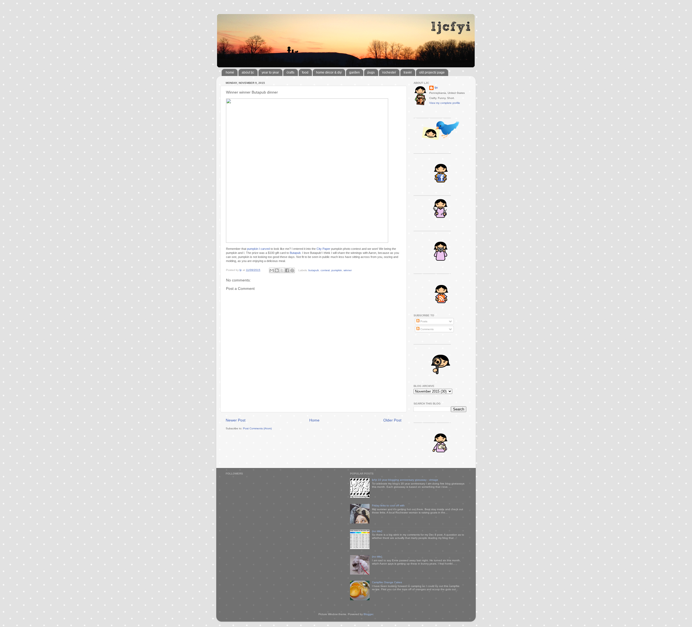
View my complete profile (444, 102)
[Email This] (271, 270)
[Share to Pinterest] (292, 270)
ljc (436, 87)
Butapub (295, 252)
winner (348, 269)
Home (314, 420)
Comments (427, 329)
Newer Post (235, 420)
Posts (423, 321)
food (305, 72)
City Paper (323, 248)
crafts (290, 72)
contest (325, 269)
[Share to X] (282, 270)
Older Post (392, 420)
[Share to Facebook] (287, 270)
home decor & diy (329, 72)
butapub (313, 269)
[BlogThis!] (277, 270)
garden (354, 72)
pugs (371, 72)
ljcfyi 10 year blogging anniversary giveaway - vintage (405, 479)
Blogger (368, 614)
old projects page (432, 72)
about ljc (248, 72)
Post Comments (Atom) (257, 428)
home (230, 72)
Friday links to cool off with (388, 505)
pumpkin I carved (258, 248)
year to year (270, 72)
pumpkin (336, 269)
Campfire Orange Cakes (387, 582)
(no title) (377, 531)
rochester (389, 72)
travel (408, 72)
